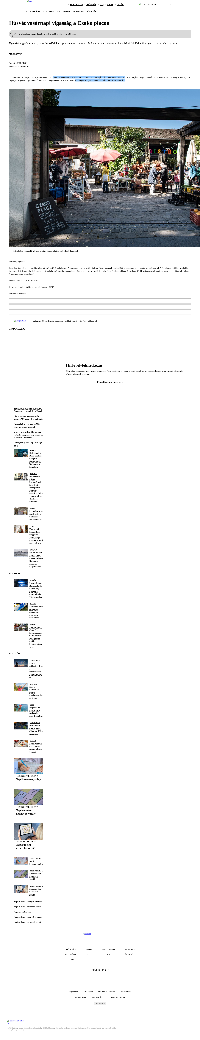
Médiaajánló (88, 991)
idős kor (33, 684)
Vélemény (70, 954)
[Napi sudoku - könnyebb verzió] (28, 817)
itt (25, 293)
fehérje (33, 741)
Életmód (48, 11)
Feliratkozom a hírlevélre (110, 382)
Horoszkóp (76, 4)
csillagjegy (35, 660)
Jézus (32, 526)
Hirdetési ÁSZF (80, 997)
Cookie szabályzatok (118, 997)
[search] (170, 4)
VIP (58, 11)
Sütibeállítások (100, 1004)
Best (89, 954)
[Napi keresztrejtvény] (28, 783)
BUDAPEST (78, 11)
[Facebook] (94, 977)
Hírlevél (91, 11)
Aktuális (35, 11)
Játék (120, 4)
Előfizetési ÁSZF (98, 997)
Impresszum (73, 991)
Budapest (33, 450)
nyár (32, 705)
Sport (66, 11)
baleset (33, 604)
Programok (108, 949)
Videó (70, 959)
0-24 (101, 4)
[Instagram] (106, 977)
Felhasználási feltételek (107, 991)
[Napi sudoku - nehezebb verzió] (28, 852)
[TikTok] (100, 977)
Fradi (110, 4)
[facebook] (162, 5)
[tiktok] (163, 5)
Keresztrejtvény (27, 776)
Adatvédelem (126, 991)
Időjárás (91, 4)
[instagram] (164, 5)
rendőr (33, 580)
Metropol (21, 63)
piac (12, 71)
